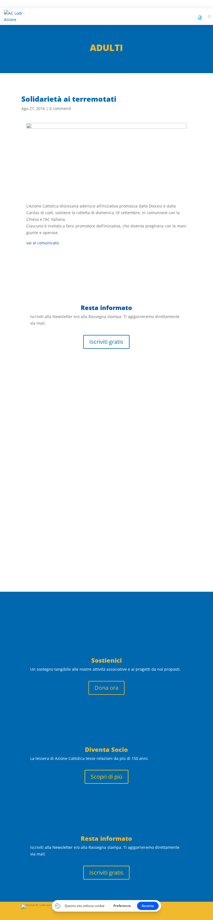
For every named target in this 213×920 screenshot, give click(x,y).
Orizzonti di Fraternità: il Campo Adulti (87, 372)
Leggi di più (40, 409)
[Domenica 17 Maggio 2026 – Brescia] (106, 431)
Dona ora (106, 687)
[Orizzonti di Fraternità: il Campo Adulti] (106, 360)
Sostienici (106, 660)
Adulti (106, 47)
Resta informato (106, 838)
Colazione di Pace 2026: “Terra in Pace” (84, 507)
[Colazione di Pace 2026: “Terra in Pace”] (106, 495)
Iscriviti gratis (106, 341)
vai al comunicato (42, 242)
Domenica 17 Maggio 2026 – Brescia (78, 442)
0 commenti (60, 108)
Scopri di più (106, 776)
